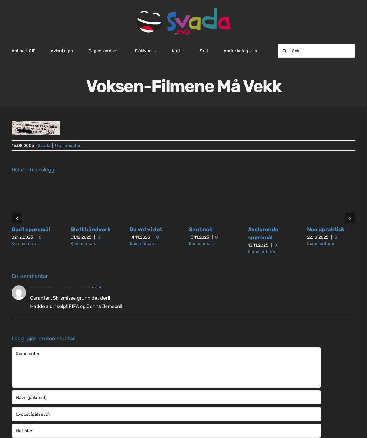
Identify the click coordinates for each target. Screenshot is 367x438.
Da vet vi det (146, 229)
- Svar (96, 287)
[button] (17, 218)
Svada (44, 145)
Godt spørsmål (31, 229)
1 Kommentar (67, 145)
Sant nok (201, 229)
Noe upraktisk (325, 229)
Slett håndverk (91, 229)
